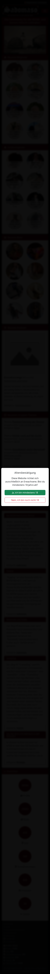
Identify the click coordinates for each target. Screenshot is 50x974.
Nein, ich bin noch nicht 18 (25, 500)
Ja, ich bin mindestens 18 (25, 492)
